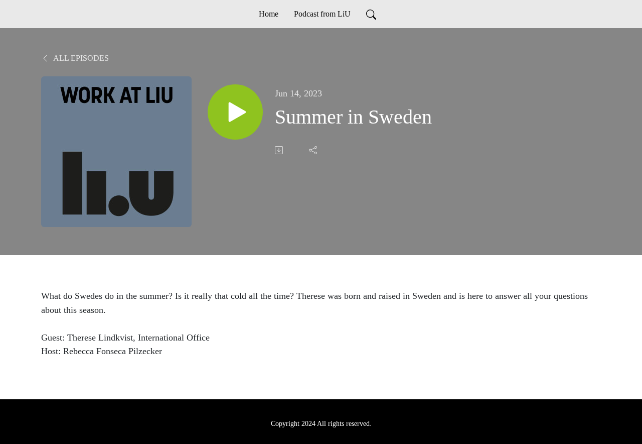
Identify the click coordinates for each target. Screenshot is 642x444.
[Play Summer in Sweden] (235, 112)
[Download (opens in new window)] (280, 150)
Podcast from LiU (322, 14)
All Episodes (80, 58)
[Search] (371, 14)
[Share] (314, 150)
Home (268, 14)
